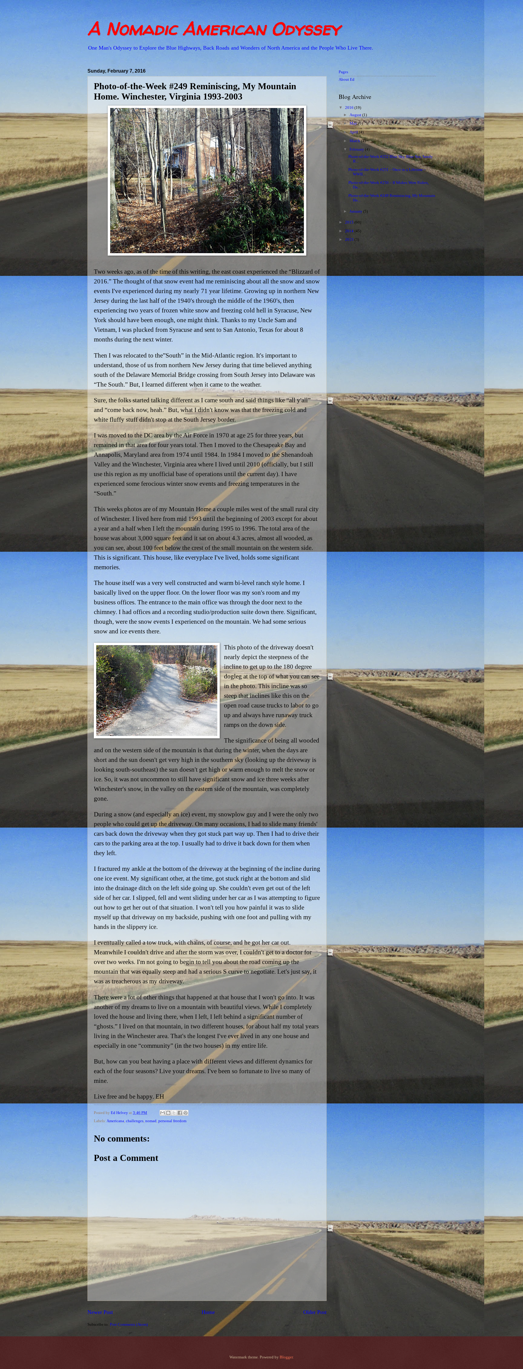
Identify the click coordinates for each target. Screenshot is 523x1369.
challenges (134, 1121)
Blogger (286, 1357)
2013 (349, 239)
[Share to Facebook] (180, 1113)
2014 (349, 231)
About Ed (346, 79)
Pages (343, 72)
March (355, 141)
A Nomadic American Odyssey (213, 28)
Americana (115, 1121)
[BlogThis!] (168, 1113)
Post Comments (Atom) (129, 1324)
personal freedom (172, 1121)
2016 (349, 108)
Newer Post (100, 1312)
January (356, 211)
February (357, 149)
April (354, 132)
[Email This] (163, 1113)
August (356, 115)
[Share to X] (174, 1113)
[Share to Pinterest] (186, 1113)
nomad (150, 1121)
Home (208, 1312)
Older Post (315, 1312)
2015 (349, 222)
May (354, 123)
